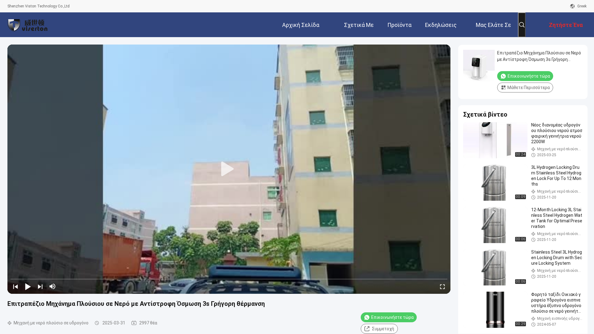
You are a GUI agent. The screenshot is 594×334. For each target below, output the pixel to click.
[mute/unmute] (52, 286)
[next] (40, 286)
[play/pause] (28, 286)
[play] (229, 169)
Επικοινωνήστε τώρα (392, 317)
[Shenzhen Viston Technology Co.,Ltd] (27, 24)
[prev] (15, 286)
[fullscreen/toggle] (442, 286)
